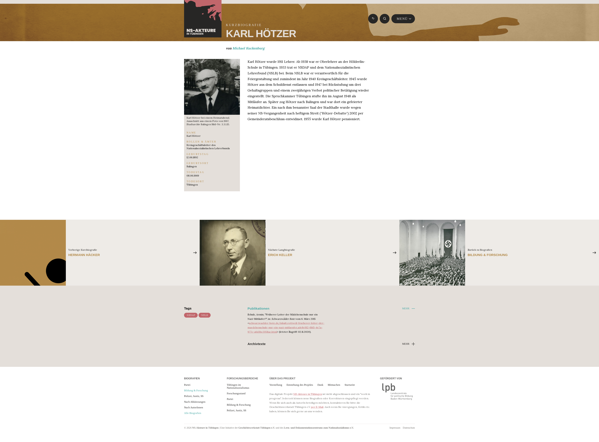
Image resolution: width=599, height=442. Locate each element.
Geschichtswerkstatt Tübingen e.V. (256, 427)
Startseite (350, 384)
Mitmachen (334, 384)
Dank (320, 384)
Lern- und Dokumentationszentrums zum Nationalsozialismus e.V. (319, 427)
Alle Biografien (192, 413)
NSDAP (191, 315)
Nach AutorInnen (193, 407)
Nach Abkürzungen (194, 401)
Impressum (395, 427)
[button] (408, 308)
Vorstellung (275, 384)
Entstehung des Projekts (300, 384)
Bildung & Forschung (196, 390)
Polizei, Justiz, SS (193, 396)
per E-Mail (317, 406)
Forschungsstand (236, 393)
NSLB (204, 315)
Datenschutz (409, 427)
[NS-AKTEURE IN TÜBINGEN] (203, 18)
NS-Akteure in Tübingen (307, 394)
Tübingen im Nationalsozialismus (238, 386)
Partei (187, 384)
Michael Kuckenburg (248, 48)
